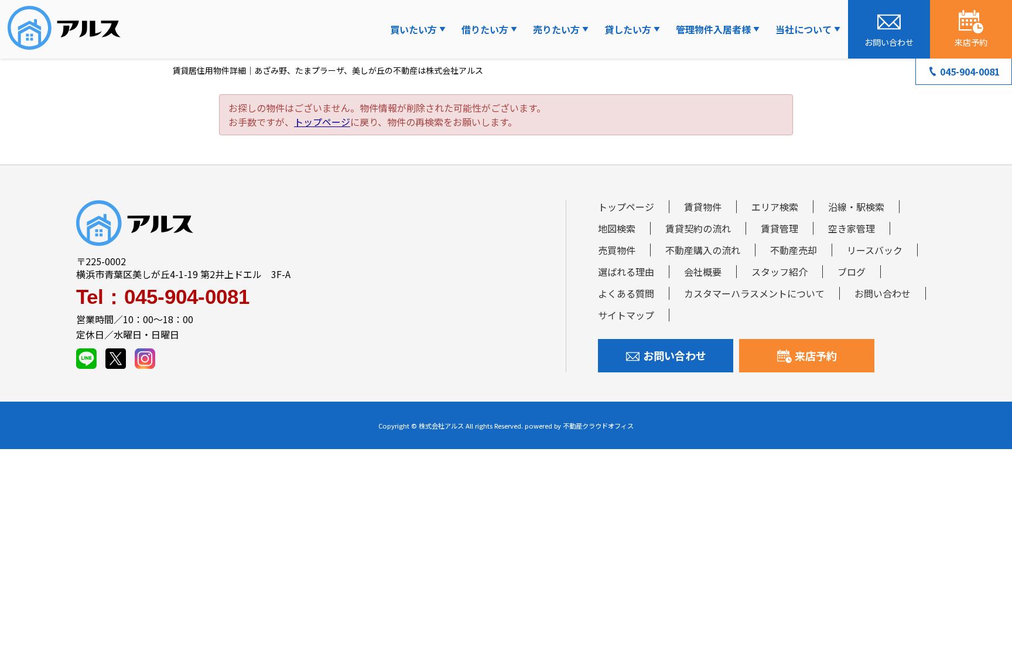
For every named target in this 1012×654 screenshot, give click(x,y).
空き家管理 (851, 228)
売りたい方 (556, 29)
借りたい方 (484, 29)
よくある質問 (626, 293)
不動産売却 (793, 250)
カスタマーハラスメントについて (754, 293)
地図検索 (616, 228)
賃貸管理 (779, 228)
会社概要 (703, 271)
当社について (803, 29)
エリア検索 (774, 206)
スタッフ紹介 (779, 271)
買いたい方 (413, 29)
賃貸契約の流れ (698, 228)
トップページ (322, 122)
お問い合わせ (882, 293)
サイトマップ (626, 315)
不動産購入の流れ (702, 250)
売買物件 (616, 250)
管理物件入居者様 (713, 29)
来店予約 (816, 355)
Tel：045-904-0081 (162, 296)
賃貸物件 (703, 206)
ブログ (851, 271)
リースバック (874, 250)
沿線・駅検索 (856, 206)
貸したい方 (627, 29)
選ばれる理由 (626, 271)
